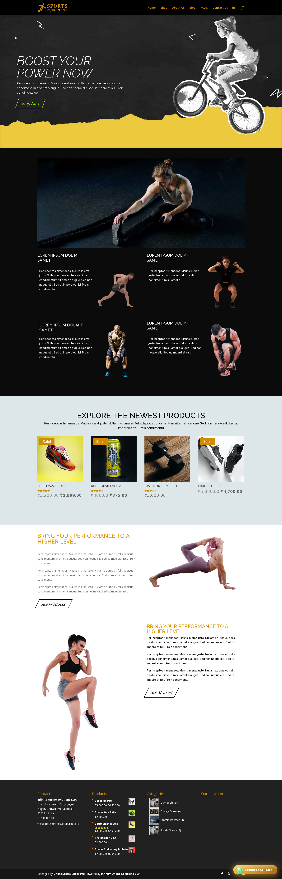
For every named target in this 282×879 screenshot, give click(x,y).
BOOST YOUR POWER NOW (54, 67)
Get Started (161, 692)
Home (152, 7)
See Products (53, 604)
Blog (192, 7)
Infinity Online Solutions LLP (120, 874)
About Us (178, 7)
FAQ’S (204, 7)
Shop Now (30, 103)
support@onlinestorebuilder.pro (59, 823)
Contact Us (220, 7)
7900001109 (47, 818)
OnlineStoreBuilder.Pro (70, 874)
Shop (164, 7)
